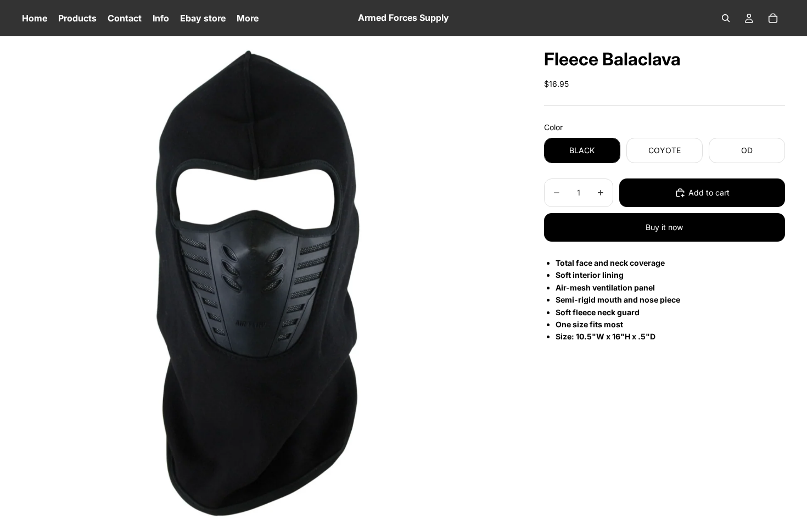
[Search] (726, 18)
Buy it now (664, 227)
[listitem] (247, 18)
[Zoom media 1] (270, 280)
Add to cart (709, 192)
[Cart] (773, 18)
